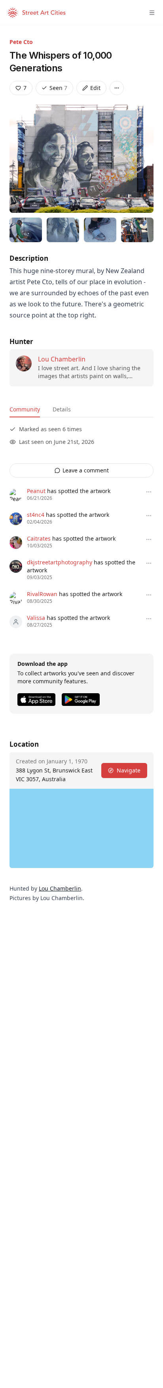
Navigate (128, 770)
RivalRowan (42, 594)
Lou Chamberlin (61, 359)
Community (24, 409)
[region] (81, 828)
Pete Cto (21, 42)
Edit (95, 88)
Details (62, 409)
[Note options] (149, 492)
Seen (58, 88)
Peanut (36, 491)
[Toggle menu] (151, 12)
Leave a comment (86, 470)
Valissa (36, 617)
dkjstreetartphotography (59, 562)
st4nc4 (35, 514)
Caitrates (39, 538)
